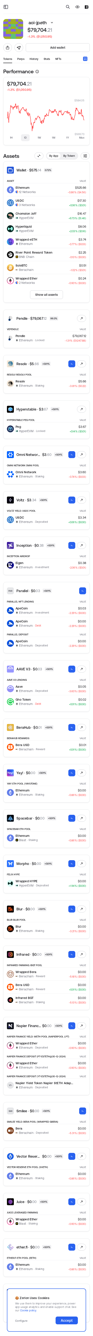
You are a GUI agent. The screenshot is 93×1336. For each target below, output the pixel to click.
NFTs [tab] (58, 59)
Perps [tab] (20, 59)
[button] (51, 22)
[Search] (68, 7)
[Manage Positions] (81, 318)
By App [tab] (53, 155)
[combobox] (85, 58)
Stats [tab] (47, 59)
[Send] (18, 47)
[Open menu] (6, 7)
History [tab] (34, 59)
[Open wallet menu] (86, 7)
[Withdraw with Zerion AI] (71, 363)
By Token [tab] (69, 155)
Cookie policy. (28, 1310)
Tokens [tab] (7, 59)
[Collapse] (38, 155)
